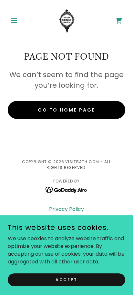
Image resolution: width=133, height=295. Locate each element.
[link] (66, 21)
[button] (17, 20)
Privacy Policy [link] (66, 209)
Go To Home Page (67, 110)
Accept (66, 279)
